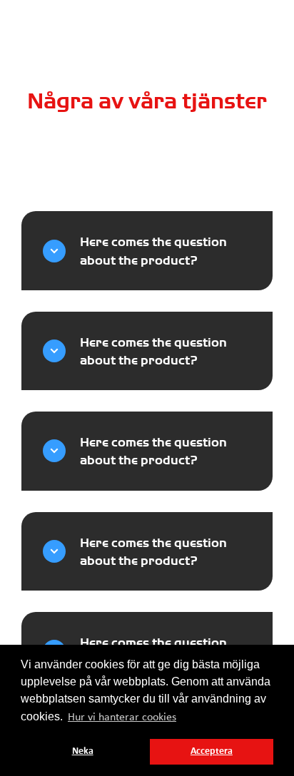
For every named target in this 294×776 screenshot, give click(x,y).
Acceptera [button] (212, 751)
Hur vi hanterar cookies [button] (122, 717)
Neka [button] (82, 751)
